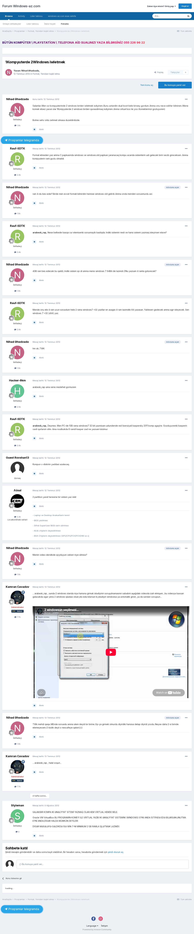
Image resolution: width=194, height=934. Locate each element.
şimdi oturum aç (115, 852)
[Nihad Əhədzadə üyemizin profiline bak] (8, 72)
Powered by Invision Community (97, 929)
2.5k (18, 407)
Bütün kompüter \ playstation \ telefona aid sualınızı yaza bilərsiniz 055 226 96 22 (73, 42)
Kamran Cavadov (17, 586)
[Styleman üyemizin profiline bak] (17, 816)
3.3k (18, 517)
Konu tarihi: (46, 99)
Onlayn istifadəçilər (12, 24)
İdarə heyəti (49, 24)
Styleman (17, 805)
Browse (9, 16)
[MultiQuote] (34, 129)
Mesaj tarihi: (46, 148)
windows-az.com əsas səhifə (62, 16)
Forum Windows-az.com (21, 6)
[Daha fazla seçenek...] (186, 99)
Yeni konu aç (146, 85)
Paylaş (159, 72)
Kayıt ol (185, 6)
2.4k (18, 175)
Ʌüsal (17, 490)
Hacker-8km (17, 380)
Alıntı (41, 129)
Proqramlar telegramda (23, 140)
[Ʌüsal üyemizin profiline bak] (17, 501)
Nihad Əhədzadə (30, 70)
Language (91, 925)
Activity (21, 16)
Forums (65, 24)
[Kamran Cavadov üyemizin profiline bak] (17, 597)
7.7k (18, 617)
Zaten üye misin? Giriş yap (161, 6)
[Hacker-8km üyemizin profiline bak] (17, 391)
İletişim (104, 925)
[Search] (188, 16)
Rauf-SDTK (17, 148)
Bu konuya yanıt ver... (32, 864)
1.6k (18, 125)
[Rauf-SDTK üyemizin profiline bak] (17, 159)
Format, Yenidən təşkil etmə (46, 74)
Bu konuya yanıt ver (175, 85)
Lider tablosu (33, 24)
